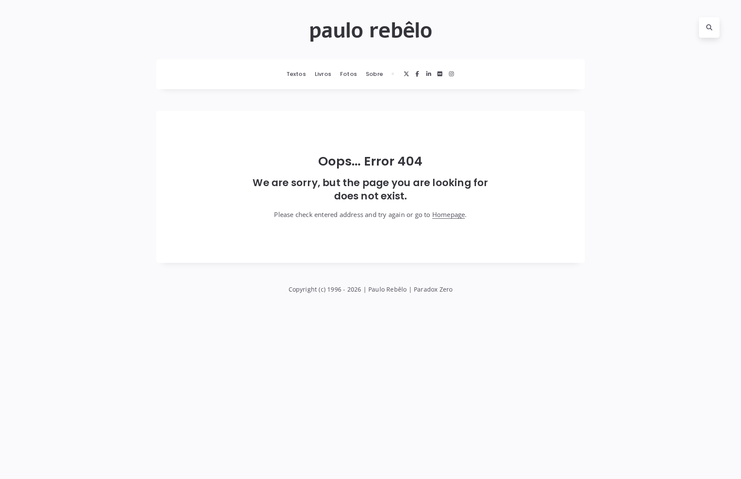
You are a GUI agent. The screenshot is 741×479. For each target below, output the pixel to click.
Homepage (448, 214)
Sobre (374, 74)
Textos (296, 74)
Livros (323, 74)
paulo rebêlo (370, 30)
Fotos (348, 74)
